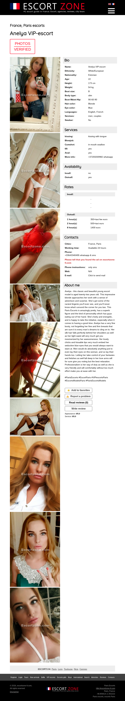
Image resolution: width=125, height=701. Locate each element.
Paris (54, 669)
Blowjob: (69, 140)
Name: (68, 67)
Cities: (68, 244)
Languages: (71, 112)
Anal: (67, 153)
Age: (67, 79)
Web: (67, 271)
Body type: (70, 95)
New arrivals (34, 677)
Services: (69, 116)
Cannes (83, 669)
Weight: (69, 87)
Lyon (60, 669)
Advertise (94, 677)
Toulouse (68, 669)
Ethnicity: (70, 71)
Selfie (43, 677)
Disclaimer (14, 692)
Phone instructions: (75, 267)
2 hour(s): (72, 223)
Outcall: (69, 177)
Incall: (68, 173)
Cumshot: (70, 144)
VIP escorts (51, 677)
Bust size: (70, 91)
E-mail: (68, 275)
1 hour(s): (72, 219)
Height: (68, 83)
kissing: (69, 136)
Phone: (68, 252)
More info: (70, 157)
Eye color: (70, 108)
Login (20, 677)
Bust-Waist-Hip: (73, 99)
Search (86, 677)
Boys (70, 677)
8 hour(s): (72, 227)
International (77, 677)
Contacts (111, 677)
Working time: (72, 248)
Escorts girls (61, 677)
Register (14, 677)
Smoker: (69, 120)
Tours (26, 677)
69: (66, 148)
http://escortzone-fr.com (105, 688)
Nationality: (71, 75)
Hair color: (70, 103)
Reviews (103, 677)
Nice (76, 669)
